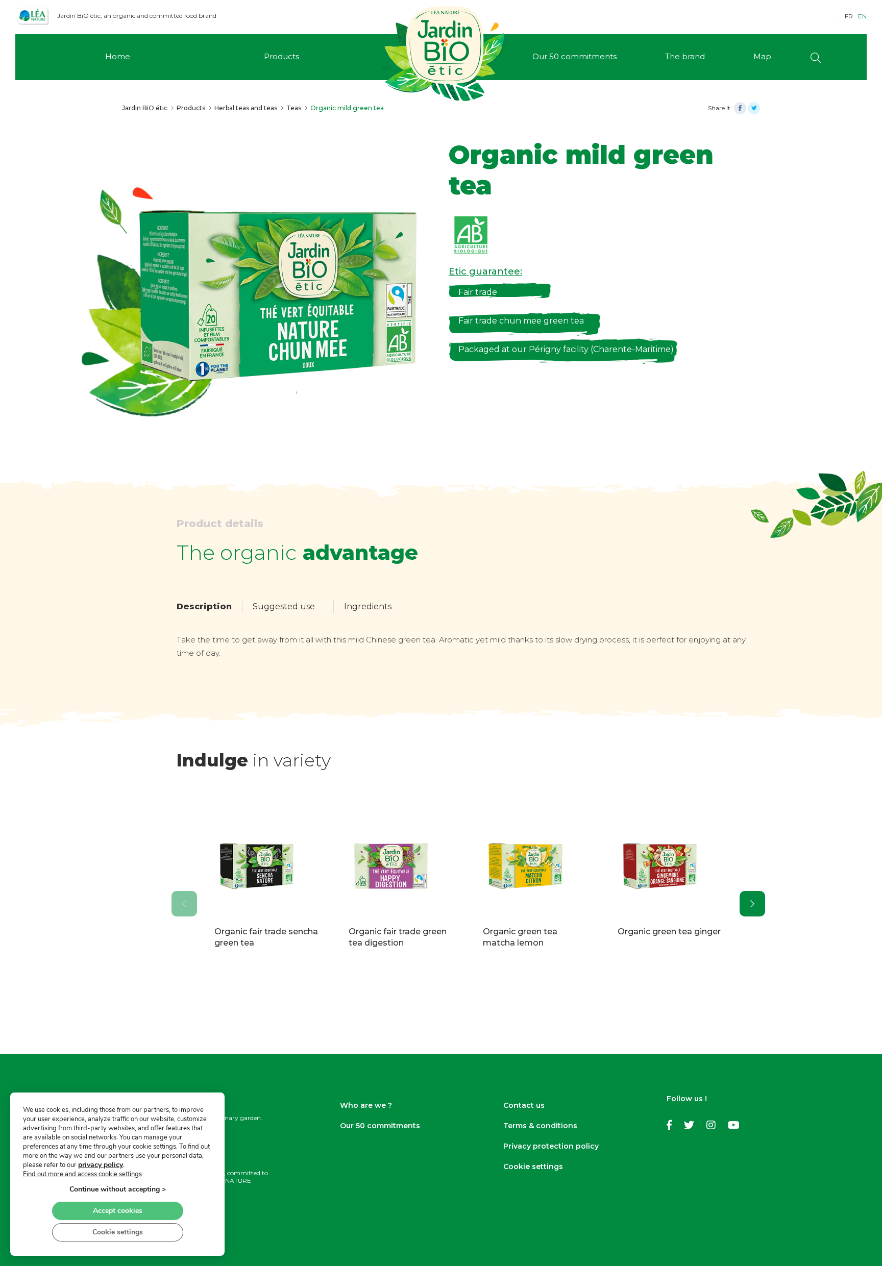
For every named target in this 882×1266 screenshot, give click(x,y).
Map (762, 56)
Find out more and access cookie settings (82, 1174)
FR (849, 16)
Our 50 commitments (380, 1125)
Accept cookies (117, 1210)
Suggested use (284, 606)
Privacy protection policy (551, 1146)
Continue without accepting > (117, 1189)
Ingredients (367, 606)
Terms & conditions (540, 1125)
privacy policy (100, 1165)
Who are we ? (366, 1105)
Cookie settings (533, 1166)
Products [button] (281, 56)
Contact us (524, 1105)
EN (862, 16)
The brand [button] (685, 56)
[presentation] (184, 903)
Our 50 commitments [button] (574, 56)
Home (117, 56)
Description (204, 606)
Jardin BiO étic (144, 108)
